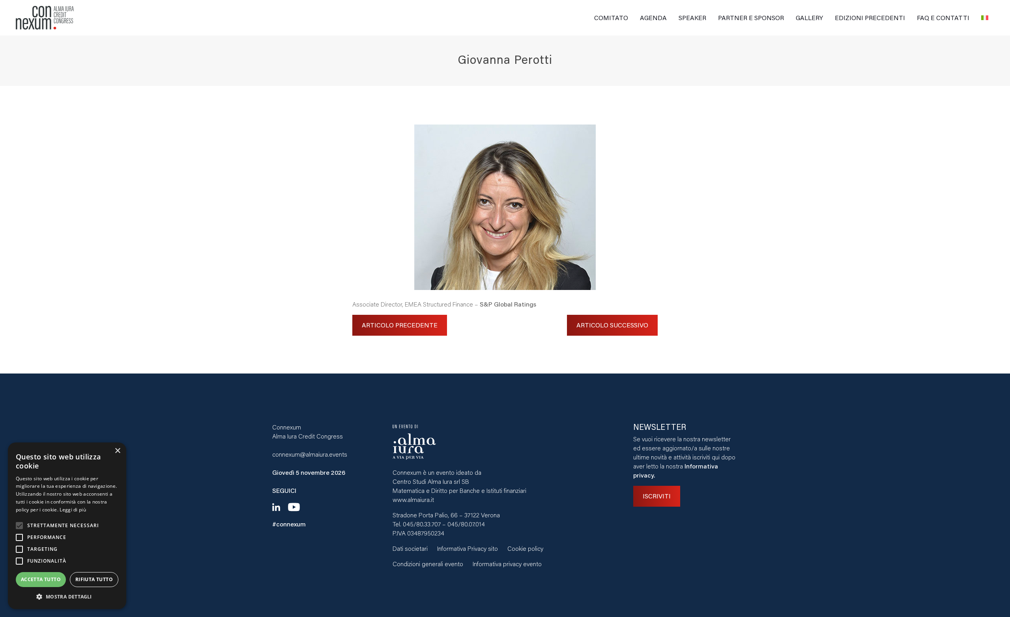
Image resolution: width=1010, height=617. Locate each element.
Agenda (653, 17)
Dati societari (410, 548)
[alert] (67, 525)
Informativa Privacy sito (467, 548)
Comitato (611, 17)
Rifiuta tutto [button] (94, 579)
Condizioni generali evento (428, 563)
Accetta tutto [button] (41, 579)
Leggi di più (73, 509)
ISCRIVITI (657, 496)
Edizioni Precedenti (870, 17)
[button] (67, 596)
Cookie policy (525, 548)
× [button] (117, 451)
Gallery (809, 17)
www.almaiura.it (413, 499)
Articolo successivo (612, 325)
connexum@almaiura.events (309, 454)
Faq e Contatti (943, 17)
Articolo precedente (400, 325)
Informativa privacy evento (507, 563)
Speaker (692, 17)
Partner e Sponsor (751, 17)
